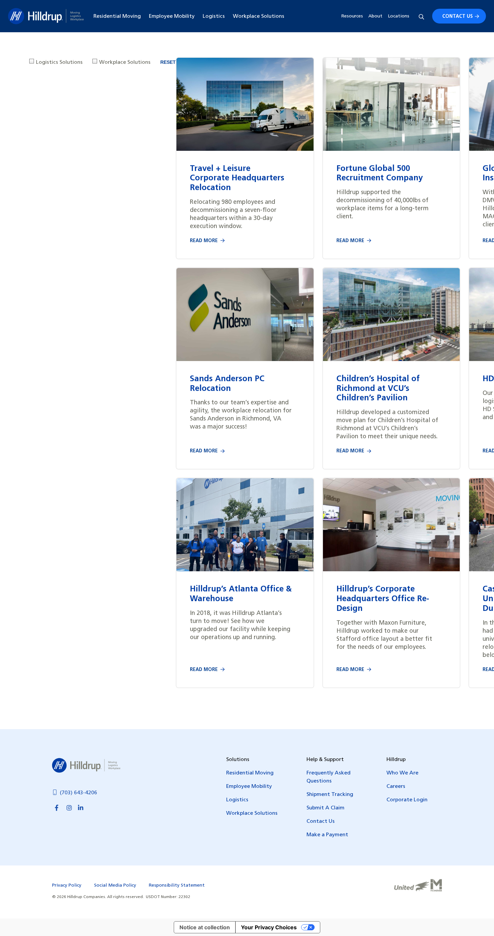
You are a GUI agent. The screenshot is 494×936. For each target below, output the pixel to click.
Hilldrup (46, 16)
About (375, 16)
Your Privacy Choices (269, 927)
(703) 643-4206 (78, 793)
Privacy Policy (66, 885)
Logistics (214, 16)
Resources (352, 16)
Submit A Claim (325, 808)
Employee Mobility (172, 16)
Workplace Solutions (258, 16)
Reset (168, 62)
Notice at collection (204, 927)
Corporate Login (406, 800)
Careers (395, 786)
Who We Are (402, 773)
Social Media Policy (115, 885)
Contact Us (457, 16)
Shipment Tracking (329, 794)
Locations (398, 16)
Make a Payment (327, 835)
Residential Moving (117, 16)
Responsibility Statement (177, 885)
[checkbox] (56, 62)
